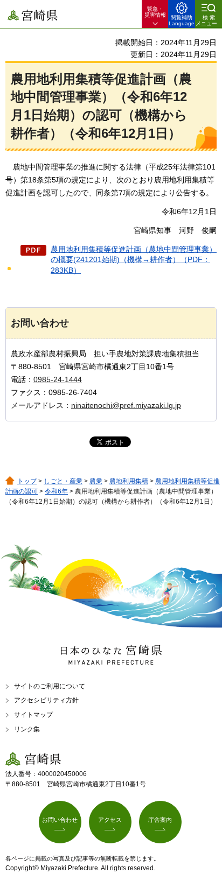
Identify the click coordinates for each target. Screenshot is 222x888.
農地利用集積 (128, 481)
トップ (27, 481)
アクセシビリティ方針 (46, 700)
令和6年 (56, 491)
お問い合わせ (60, 819)
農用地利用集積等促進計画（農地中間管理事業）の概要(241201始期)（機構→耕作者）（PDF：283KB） (134, 259)
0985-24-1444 (57, 379)
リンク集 (27, 729)
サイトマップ (33, 714)
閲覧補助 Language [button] (182, 20)
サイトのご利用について (49, 686)
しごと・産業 (63, 481)
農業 (95, 481)
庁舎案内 (160, 819)
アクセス (110, 819)
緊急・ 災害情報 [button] (155, 12)
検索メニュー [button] (206, 20)
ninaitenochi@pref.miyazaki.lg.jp (126, 405)
